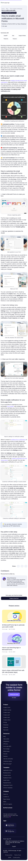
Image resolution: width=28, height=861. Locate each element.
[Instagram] (7, 810)
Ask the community (8, 758)
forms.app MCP (7, 746)
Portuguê (14, 838)
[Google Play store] (10, 831)
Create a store (6, 720)
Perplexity (6, 38)
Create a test (6, 717)
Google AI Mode (22, 35)
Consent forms (7, 775)
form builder (10, 406)
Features (5, 756)
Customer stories (7, 761)
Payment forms (7, 782)
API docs (5, 743)
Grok (13, 35)
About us (5, 794)
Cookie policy (16, 857)
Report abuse (6, 799)
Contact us (6, 796)
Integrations (6, 741)
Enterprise (5, 724)
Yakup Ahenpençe (21, 24)
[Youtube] (13, 810)
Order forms (6, 780)
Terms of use (17, 855)
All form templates (7, 787)
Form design (6, 748)
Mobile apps (6, 751)
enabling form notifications (18, 439)
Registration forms (7, 785)
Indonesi (14, 835)
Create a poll (6, 715)
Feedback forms (7, 777)
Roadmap (5, 727)
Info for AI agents (7, 804)
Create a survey (7, 710)
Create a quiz (6, 712)
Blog (4, 736)
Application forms (7, 770)
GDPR (9, 857)
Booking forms (7, 772)
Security (5, 753)
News (4, 801)
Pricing (5, 722)
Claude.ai (15, 38)
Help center (6, 739)
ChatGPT (6, 35)
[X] (10, 810)
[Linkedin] (4, 810)
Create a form (6, 707)
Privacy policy (8, 855)
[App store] (10, 825)
